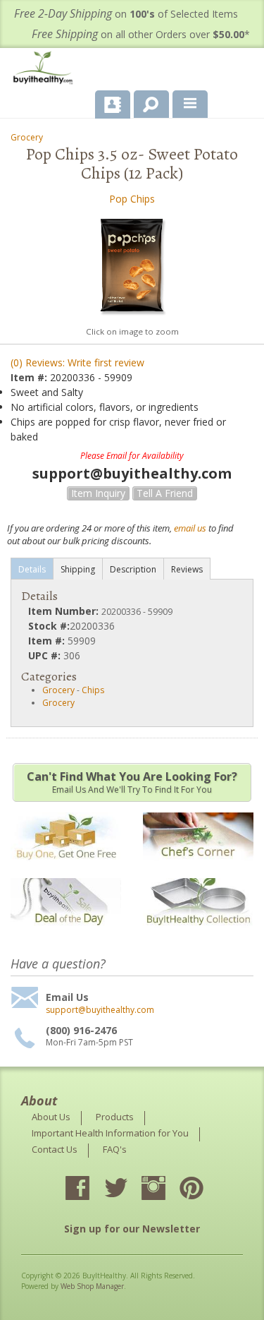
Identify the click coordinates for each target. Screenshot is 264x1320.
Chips (93, 690)
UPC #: (45, 655)
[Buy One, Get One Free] (66, 868)
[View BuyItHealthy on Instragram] (166, 1189)
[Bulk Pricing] (198, 934)
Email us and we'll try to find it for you (132, 782)
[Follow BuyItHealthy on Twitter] (128, 1189)
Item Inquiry (98, 493)
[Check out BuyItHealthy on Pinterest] (204, 1189)
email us (190, 528)
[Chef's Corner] (198, 868)
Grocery (27, 137)
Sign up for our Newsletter (132, 1228)
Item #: (30, 377)
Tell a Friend (165, 493)
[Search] (146, 101)
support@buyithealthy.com (100, 1010)
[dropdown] (190, 104)
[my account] (112, 104)
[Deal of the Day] (66, 934)
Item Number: (64, 611)
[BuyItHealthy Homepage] (46, 69)
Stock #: (49, 625)
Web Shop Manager (92, 1286)
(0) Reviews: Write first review (77, 362)
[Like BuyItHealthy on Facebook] (90, 1189)
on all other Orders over (141, 34)
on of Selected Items (126, 13)
